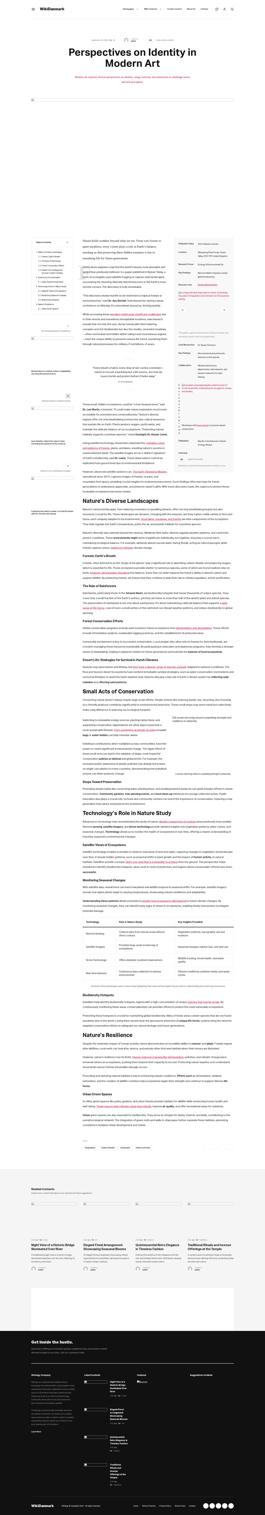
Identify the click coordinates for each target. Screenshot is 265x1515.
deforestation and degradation (194, 628)
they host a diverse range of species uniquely (160, 667)
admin (133, 41)
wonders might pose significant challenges (135, 314)
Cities (45, 1240)
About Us (191, 9)
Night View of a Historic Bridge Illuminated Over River (118, 1387)
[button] (182, 310)
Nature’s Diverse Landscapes (50, 252)
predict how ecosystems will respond (164, 901)
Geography (125, 1148)
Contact (204, 9)
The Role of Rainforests (51, 261)
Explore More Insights (207, 285)
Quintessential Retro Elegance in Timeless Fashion (119, 1440)
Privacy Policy (165, 1506)
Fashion (150, 1240)
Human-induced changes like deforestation (158, 1057)
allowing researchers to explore (177, 821)
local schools (202, 425)
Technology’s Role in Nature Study (52, 286)
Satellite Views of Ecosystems (54, 291)
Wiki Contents (150, 9)
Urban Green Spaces (50, 309)
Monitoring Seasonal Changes (54, 295)
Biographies (90, 1148)
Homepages (128, 9)
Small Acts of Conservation (49, 277)
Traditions (203, 1240)
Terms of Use (180, 1506)
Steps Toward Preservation (52, 282)
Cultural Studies (108, 1148)
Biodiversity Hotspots (50, 300)
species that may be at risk (203, 1002)
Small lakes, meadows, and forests (161, 519)
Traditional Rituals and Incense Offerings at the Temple (118, 1471)
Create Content (174, 9)
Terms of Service (149, 1506)
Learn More (36, 1431)
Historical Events (143, 1148)
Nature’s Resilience (46, 304)
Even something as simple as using (135, 730)
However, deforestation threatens (109, 573)
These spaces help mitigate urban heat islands (123, 1106)
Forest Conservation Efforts (53, 266)
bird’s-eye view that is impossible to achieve (152, 862)
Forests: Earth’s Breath (51, 257)
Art (114, 40)
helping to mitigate (122, 548)
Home (135, 1506)
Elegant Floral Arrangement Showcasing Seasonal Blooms (119, 1414)
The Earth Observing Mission (150, 471)
